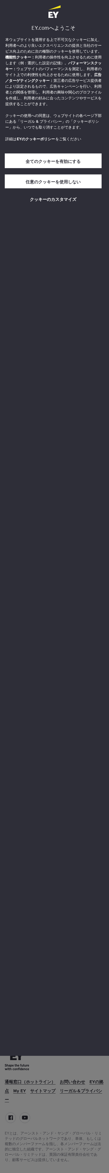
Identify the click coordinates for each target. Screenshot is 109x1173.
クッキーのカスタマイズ (53, 199)
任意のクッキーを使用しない (53, 181)
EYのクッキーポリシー (36, 139)
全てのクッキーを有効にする (53, 161)
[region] (54, 528)
